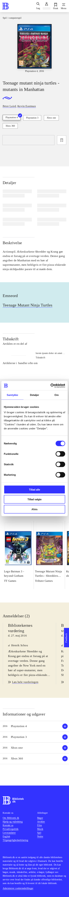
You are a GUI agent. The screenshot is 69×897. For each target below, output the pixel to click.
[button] (34, 726)
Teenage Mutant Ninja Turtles (27, 305)
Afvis (34, 509)
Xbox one (51, 118)
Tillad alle (34, 489)
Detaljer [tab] (34, 395)
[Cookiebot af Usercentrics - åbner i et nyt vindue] (50, 385)
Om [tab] (56, 395)
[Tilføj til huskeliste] (61, 140)
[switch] (60, 453)
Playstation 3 (32, 118)
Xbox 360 (10, 126)
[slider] (34, 49)
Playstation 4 (12, 117)
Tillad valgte (34, 499)
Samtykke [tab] (12, 395)
